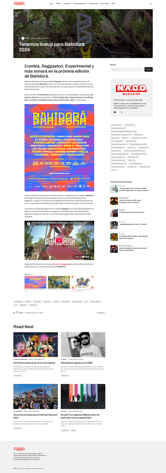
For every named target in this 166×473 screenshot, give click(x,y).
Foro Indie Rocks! (117, 147)
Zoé (113, 170)
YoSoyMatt (23, 305)
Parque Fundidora (118, 157)
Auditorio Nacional (118, 128)
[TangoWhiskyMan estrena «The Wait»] (114, 225)
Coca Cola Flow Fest (139, 138)
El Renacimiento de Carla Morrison (131, 212)
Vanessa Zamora (95, 301)
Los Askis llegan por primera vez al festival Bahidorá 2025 (81, 290)
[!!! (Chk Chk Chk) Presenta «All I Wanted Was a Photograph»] (114, 237)
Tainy (86, 301)
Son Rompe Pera (77, 301)
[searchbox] (127, 69)
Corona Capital (117, 141)
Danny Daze (37, 301)
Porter (131, 160)
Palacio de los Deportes (119, 154)
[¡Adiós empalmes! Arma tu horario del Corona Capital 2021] (114, 249)
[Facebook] (118, 112)
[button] (151, 3)
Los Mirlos (56, 301)
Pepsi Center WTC (118, 160)
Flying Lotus (47, 301)
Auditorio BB (130, 125)
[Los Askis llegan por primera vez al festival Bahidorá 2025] (83, 282)
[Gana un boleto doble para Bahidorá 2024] (35, 282)
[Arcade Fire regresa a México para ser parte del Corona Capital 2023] (83, 396)
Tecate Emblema (135, 163)
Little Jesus (116, 151)
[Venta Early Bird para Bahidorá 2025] (59, 282)
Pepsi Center (133, 157)
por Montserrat (123, 198)
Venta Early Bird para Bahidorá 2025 (58, 289)
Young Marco (33, 305)
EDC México (131, 141)
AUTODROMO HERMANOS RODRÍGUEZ (123, 131)
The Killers (132, 167)
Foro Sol (131, 147)
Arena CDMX (116, 125)
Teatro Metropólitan (118, 163)
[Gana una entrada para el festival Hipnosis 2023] (35, 396)
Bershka (115, 138)
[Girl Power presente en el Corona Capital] (35, 344)
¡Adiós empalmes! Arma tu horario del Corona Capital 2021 (133, 249)
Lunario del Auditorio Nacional (134, 151)
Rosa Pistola (65, 301)
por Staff (122, 210)
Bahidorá (28, 301)
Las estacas (143, 147)
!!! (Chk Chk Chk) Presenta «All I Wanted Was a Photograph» (133, 237)
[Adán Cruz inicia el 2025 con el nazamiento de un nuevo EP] (114, 201)
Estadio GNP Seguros (119, 144)
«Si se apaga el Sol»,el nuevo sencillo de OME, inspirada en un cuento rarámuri (134, 189)
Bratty (125, 138)
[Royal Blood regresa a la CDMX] (83, 344)
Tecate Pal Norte (117, 167)
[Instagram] (115, 112)
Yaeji (15, 305)
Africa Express (18, 301)
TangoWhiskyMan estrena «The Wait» (133, 224)
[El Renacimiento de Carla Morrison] (114, 213)
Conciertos (101, 313)
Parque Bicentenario (138, 154)
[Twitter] (121, 112)
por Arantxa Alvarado (125, 246)
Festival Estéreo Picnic (138, 144)
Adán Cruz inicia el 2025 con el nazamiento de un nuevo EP (130, 201)
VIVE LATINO (145, 167)
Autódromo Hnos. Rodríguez (121, 134)
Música (73, 430)
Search (148, 69)
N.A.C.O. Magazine (61, 264)
